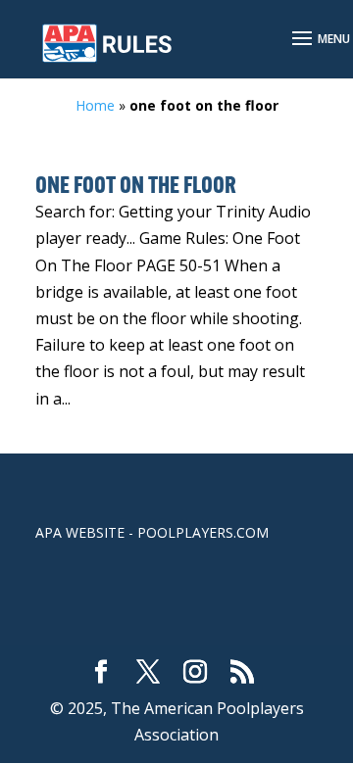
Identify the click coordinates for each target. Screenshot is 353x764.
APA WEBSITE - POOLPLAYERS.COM (152, 532)
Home (95, 105)
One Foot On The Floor (135, 187)
